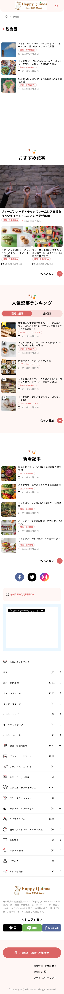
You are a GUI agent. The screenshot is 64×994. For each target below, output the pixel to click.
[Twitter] (12, 927)
